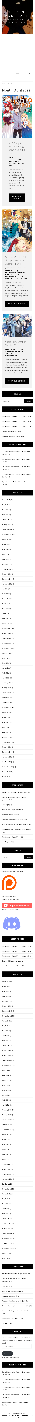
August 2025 (6, 539)
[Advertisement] (17, 52)
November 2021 (7, 698)
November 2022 (7, 643)
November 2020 (7, 757)
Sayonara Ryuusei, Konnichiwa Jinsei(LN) (15, 824)
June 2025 (5, 549)
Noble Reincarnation (9, 815)
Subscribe (7, 1354)
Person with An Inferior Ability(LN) (13, 819)
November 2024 (7, 584)
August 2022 (6, 653)
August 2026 (6, 500)
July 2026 (5, 505)
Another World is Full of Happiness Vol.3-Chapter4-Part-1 (15, 260)
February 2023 (6, 628)
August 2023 (6, 599)
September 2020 (7, 767)
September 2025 (7, 534)
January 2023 (6, 633)
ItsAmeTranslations (8, 899)
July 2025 (5, 544)
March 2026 (5, 520)
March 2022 (5, 678)
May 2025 (5, 554)
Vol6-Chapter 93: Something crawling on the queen (17, 148)
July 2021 (5, 717)
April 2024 (5, 594)
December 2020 (7, 752)
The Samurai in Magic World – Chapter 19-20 (16, 416)
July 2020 (5, 777)
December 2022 (7, 638)
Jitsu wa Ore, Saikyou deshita (15, 162)
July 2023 (5, 604)
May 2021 (5, 727)
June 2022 (5, 663)
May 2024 (5, 589)
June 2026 (5, 510)
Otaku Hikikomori (8, 452)
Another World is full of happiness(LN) (16, 270)
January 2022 (6, 688)
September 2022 (7, 648)
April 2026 (5, 515)
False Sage (5, 805)
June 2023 (5, 609)
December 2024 (7, 579)
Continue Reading (16, 197)
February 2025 (6, 569)
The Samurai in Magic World (11, 837)
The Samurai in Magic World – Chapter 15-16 (16, 426)
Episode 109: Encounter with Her (12, 431)
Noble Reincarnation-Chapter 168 (13, 436)
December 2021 (7, 693)
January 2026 (6, 525)
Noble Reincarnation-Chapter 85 (16, 343)
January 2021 (6, 747)
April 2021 (5, 732)
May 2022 (5, 668)
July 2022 (5, 658)
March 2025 (5, 564)
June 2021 (5, 722)
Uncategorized (7, 842)
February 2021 (6, 742)
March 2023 (5, 623)
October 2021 (6, 703)
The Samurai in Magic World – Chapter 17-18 (16, 421)
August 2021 (6, 712)
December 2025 (7, 530)
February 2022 (6, 683)
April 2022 (5, 673)
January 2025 (6, 574)
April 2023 (5, 618)
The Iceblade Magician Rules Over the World (16, 829)
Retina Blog (14, 1415)
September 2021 (7, 707)
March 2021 (5, 737)
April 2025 (5, 559)
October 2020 (6, 762)
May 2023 (5, 614)
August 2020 (6, 772)
